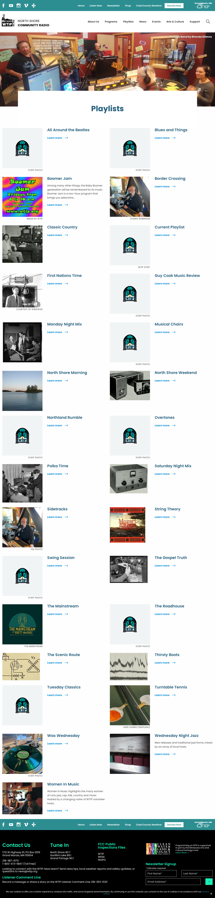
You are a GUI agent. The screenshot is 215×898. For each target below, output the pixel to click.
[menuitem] (81, 5)
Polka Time (57, 466)
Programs (111, 21)
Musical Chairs (169, 324)
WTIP (101, 854)
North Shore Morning (67, 373)
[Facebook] (3, 5)
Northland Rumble (64, 417)
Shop (128, 5)
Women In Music (63, 784)
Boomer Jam (59, 178)
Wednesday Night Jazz (177, 736)
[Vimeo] (26, 5)
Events (156, 21)
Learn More (181, 852)
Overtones (165, 417)
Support (195, 21)
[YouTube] (11, 5)
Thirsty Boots (167, 655)
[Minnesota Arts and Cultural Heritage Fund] (158, 849)
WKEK (101, 857)
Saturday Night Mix (173, 466)
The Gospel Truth (171, 558)
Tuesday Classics (64, 687)
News (142, 21)
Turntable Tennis (171, 687)
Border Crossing (170, 178)
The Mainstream (63, 606)
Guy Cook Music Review (177, 276)
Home (81, 5)
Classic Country (62, 227)
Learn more (54, 138)
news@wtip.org (27, 871)
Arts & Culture (175, 21)
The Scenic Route (63, 655)
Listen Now (96, 5)
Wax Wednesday (63, 736)
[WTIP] (26, 20)
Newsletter (113, 5)
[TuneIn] (33, 5)
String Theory (168, 509)
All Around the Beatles (68, 130)
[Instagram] (18, 5)
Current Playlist (169, 227)
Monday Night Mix (64, 324)
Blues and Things (171, 130)
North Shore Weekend (176, 373)
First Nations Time (64, 276)
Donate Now (174, 5)
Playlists (128, 21)
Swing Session (61, 558)
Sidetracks (57, 509)
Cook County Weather (149, 5)
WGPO (102, 860)
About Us (93, 21)
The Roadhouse (169, 606)
